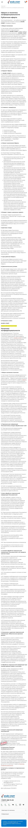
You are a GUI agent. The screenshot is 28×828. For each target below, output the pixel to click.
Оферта (24, 379)
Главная (3, 6)
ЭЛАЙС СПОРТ (18, 338)
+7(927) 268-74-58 (7, 800)
